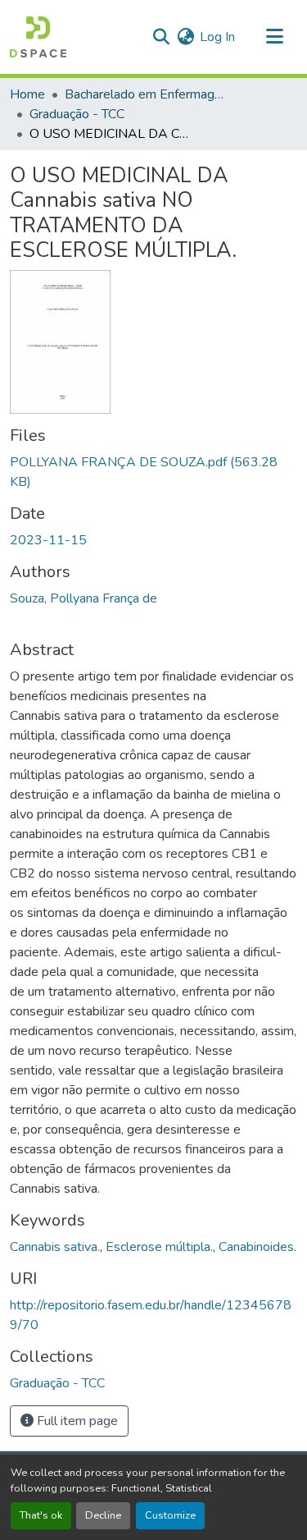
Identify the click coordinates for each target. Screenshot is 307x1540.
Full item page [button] (76, 1421)
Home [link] (27, 94)
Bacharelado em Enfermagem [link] (146, 94)
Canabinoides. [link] (257, 1247)
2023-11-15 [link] (48, 540)
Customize (170, 1515)
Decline (103, 1515)
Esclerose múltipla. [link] (159, 1247)
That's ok (41, 1515)
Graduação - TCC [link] (76, 114)
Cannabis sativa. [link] (55, 1247)
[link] (153, 472)
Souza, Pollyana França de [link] (83, 598)
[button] (38, 36)
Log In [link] (217, 37)
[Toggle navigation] (274, 37)
